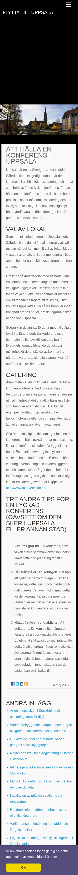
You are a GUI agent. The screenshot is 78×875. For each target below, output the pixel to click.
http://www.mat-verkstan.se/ (26, 488)
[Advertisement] (39, 63)
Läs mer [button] (51, 856)
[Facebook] (13, 684)
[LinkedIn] (21, 684)
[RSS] (26, 684)
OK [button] (23, 867)
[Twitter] (17, 684)
